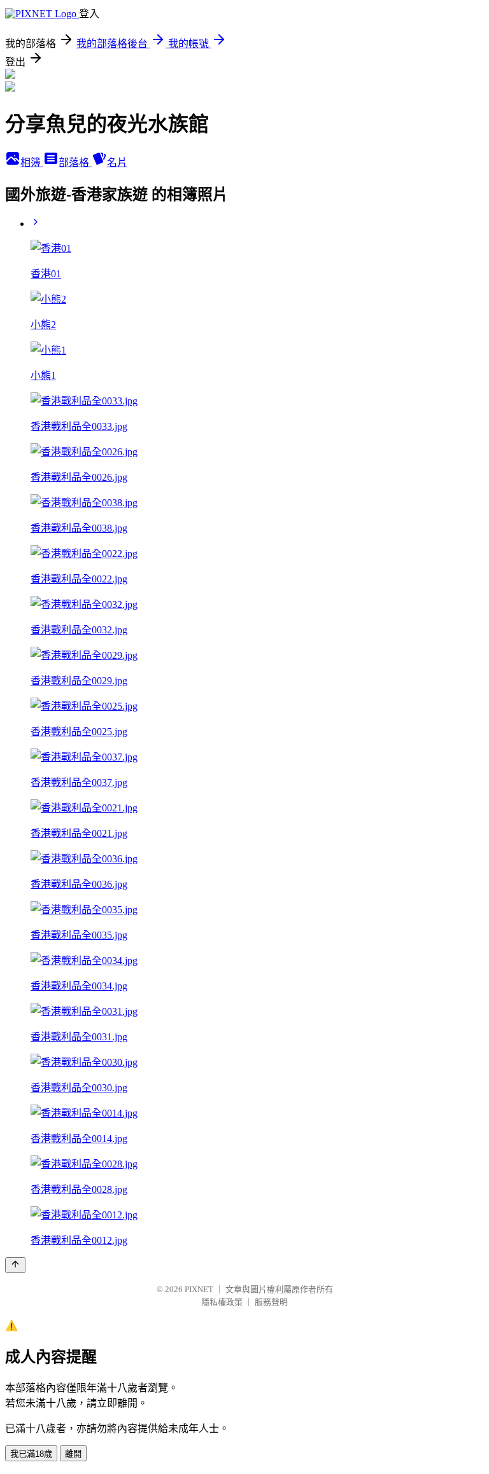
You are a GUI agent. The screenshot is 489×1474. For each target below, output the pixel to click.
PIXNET (199, 1289)
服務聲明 (271, 1302)
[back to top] (15, 1265)
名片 (117, 162)
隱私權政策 (222, 1302)
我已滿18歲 (31, 1454)
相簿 (31, 162)
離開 (73, 1454)
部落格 (75, 162)
